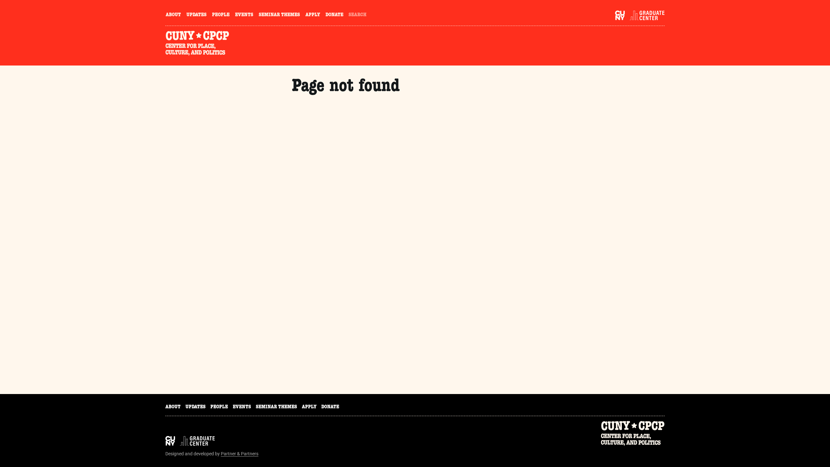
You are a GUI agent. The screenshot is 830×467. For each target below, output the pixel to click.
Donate (334, 15)
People (221, 15)
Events (244, 15)
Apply (312, 15)
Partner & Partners (239, 453)
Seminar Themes (279, 15)
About (173, 15)
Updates (196, 15)
